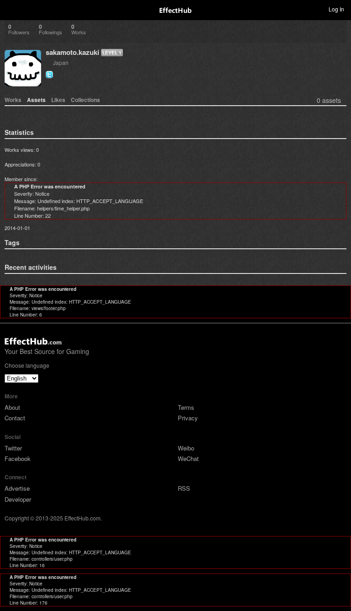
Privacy (188, 417)
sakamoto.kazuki (72, 52)
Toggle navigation (11, 8)
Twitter (13, 448)
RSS (184, 488)
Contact (15, 417)
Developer (18, 499)
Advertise (17, 488)
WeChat (188, 458)
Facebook (18, 458)
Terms (186, 407)
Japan (61, 62)
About (12, 407)
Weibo (186, 448)
